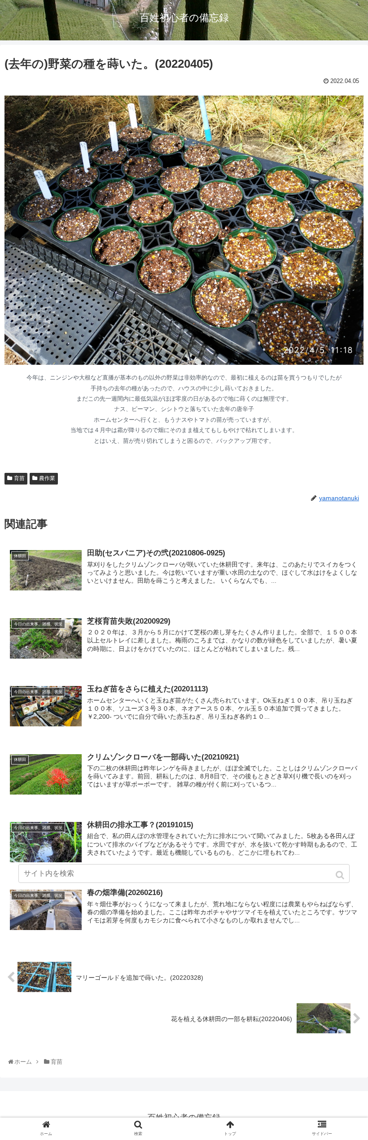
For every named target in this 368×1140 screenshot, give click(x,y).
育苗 (19, 478)
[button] (341, 875)
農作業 (47, 478)
